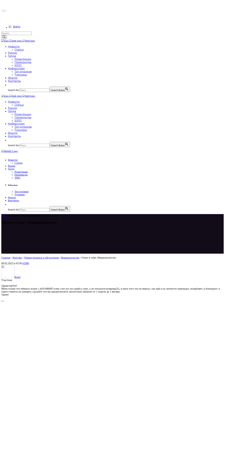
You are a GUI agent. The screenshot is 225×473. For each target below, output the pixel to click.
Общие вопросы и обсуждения (41, 257)
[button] (9, 85)
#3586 (25, 263)
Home (4, 215)
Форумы (17, 257)
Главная (5, 257)
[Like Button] (2, 301)
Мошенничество (70, 257)
